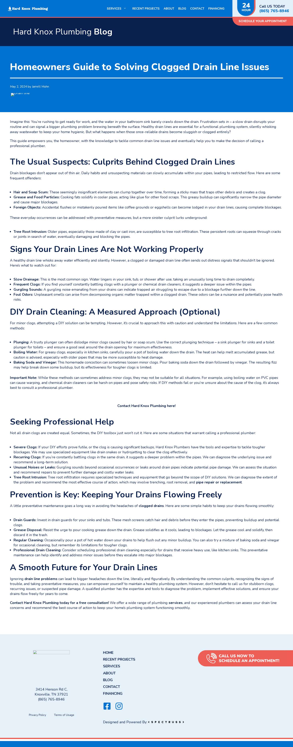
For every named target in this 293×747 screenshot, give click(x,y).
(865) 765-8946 (274, 11)
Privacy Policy (37, 715)
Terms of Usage (64, 715)
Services (114, 9)
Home (108, 652)
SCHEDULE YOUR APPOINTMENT (263, 21)
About (169, 9)
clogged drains (151, 505)
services (176, 602)
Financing (216, 9)
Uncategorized (24, 619)
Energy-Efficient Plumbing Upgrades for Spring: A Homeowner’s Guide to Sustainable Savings (79, 628)
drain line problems (41, 578)
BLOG (182, 9)
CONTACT (197, 9)
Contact (16, 602)
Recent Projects (146, 9)
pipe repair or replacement (219, 482)
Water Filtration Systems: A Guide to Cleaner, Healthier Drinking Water (63, 623)
